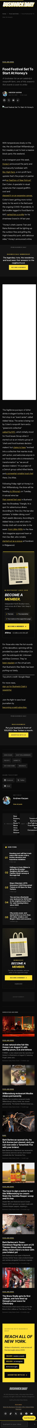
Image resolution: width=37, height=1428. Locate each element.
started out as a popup (12, 541)
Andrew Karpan (20, 798)
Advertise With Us (18, 735)
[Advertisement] (18, 40)
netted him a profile (15, 214)
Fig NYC (7, 760)
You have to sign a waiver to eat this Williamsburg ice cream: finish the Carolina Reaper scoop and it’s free (18, 1195)
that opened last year (11, 499)
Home (4, 14)
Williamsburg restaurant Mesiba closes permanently (17, 1094)
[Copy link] (18, 100)
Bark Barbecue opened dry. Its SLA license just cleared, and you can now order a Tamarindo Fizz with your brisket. (18, 1143)
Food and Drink (14, 14)
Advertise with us (17, 1375)
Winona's (22, 766)
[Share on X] (9, 100)
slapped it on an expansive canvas (17, 195)
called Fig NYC (8, 432)
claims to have (19, 447)
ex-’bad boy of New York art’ (18, 180)
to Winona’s (15, 491)
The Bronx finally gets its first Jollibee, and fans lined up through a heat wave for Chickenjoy (16, 1300)
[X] (16, 1413)
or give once (18, 983)
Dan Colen (8, 755)
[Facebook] (26, 1413)
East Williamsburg (23, 755)
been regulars (8, 662)
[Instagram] (5, 1413)
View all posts (17, 804)
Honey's (17, 760)
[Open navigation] (33, 4)
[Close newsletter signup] (34, 1424)
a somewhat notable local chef (19, 473)
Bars (4, 1135)
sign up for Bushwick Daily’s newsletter (14, 688)
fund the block (29, 1418)
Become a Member (18, 267)
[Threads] (21, 1413)
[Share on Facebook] (4, 100)
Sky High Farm (8, 172)
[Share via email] (13, 100)
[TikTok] (11, 1413)
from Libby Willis (15, 529)
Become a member (17, 626)
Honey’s (5, 164)
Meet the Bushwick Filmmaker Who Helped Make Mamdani (18, 1408)
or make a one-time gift (20, 633)
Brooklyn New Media (20, 1400)
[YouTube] (31, 1413)
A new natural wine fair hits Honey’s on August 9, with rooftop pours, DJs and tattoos (17, 1047)
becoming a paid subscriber (14, 707)
